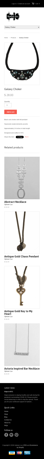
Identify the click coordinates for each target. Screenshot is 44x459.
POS (25, 445)
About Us (7, 423)
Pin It (26, 137)
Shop (6, 414)
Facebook (6, 435)
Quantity (7, 101)
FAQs (6, 425)
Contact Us (8, 420)
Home (6, 411)
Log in (14, 4)
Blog (5, 417)
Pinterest (16, 435)
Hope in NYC (8, 391)
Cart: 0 (37, 4)
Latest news (9, 388)
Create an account (24, 4)
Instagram (11, 435)
